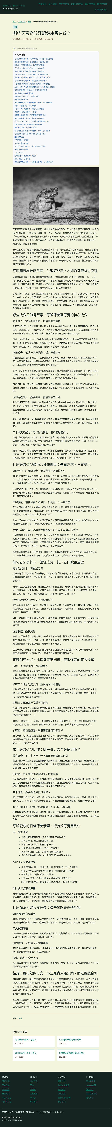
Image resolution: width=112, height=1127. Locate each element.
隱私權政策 (90, 1081)
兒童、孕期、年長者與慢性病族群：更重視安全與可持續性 (35, 87)
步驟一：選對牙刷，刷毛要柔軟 (25, 106)
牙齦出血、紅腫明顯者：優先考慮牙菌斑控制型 (31, 81)
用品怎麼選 (102, 4)
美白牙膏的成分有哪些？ (25, 1039)
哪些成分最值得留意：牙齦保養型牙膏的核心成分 (32, 62)
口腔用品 (21, 21)
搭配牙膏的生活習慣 (22, 140)
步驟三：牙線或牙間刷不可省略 (25, 112)
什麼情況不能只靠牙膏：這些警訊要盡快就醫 (30, 146)
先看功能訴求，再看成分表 (24, 93)
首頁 (14, 21)
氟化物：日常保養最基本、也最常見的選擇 (29, 65)
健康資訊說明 (91, 1094)
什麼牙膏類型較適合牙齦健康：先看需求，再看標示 (32, 77)
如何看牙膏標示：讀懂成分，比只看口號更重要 (31, 90)
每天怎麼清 (64, 4)
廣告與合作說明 (64, 1098)
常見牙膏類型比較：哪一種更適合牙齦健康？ (30, 118)
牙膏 (29, 21)
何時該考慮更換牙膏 (22, 143)
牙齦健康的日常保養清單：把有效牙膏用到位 (30, 134)
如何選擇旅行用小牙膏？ (25, 1053)
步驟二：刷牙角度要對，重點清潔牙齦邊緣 (29, 109)
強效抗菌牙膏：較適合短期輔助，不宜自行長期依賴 (32, 131)
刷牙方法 (34, 1081)
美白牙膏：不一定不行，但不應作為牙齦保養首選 (32, 121)
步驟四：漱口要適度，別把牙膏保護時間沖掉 (30, 115)
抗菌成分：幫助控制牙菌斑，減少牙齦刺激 (29, 68)
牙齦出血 (6, 1090)
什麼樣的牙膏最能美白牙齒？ (72, 1053)
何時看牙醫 (6, 1102)
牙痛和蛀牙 (6, 1098)
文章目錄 (21, 55)
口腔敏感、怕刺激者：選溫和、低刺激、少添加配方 (32, 84)
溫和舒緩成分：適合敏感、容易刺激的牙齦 (29, 71)
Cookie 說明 (91, 1085)
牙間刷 (33, 1090)
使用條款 (90, 1090)
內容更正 (62, 1094)
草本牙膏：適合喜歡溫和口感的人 (26, 127)
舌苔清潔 (34, 1094)
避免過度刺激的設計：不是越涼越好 (27, 96)
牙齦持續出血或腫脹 (22, 149)
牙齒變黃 (53, 4)
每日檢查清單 (19, 137)
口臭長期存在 (19, 152)
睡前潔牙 (34, 1102)
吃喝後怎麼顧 (77, 4)
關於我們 (62, 1081)
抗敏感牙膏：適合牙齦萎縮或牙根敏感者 (28, 124)
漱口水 (33, 1098)
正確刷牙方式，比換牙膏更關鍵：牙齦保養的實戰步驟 (33, 102)
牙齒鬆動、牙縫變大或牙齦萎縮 (25, 156)
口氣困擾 (43, 4)
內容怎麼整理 (63, 1085)
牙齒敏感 (6, 1094)
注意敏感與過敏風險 (22, 99)
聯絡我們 (62, 1102)
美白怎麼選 (90, 4)
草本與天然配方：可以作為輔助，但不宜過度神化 (32, 74)
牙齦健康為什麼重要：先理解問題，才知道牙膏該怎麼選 (34, 59)
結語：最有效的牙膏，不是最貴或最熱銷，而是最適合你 (34, 162)
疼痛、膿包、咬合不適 (22, 159)
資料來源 (62, 1090)
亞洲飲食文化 (101, 10)
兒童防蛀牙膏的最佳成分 (70, 1039)
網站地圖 (90, 1098)
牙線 (32, 1085)
